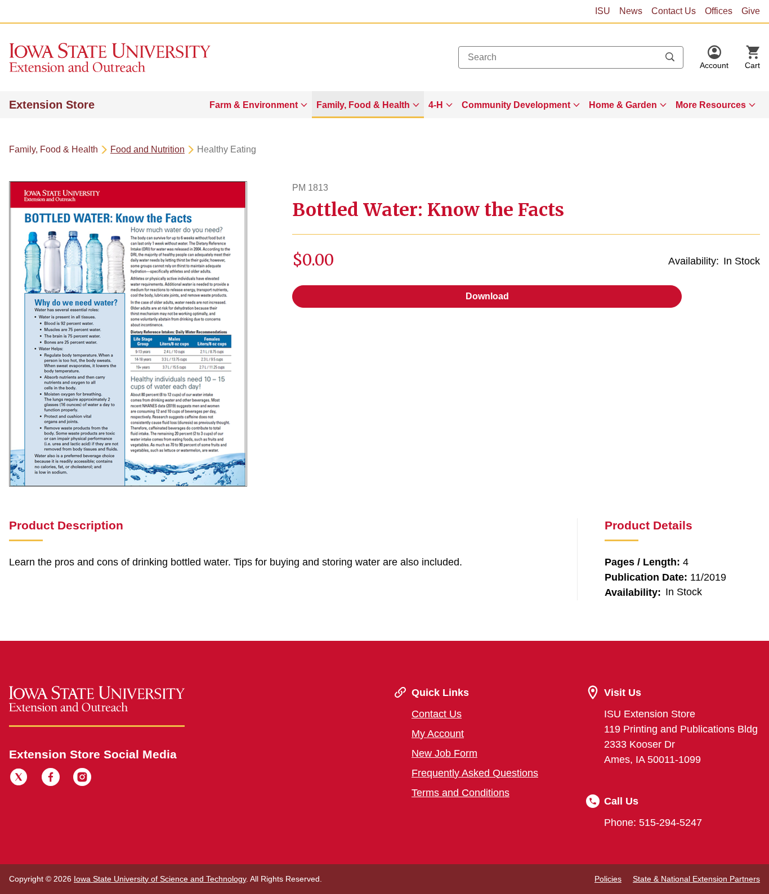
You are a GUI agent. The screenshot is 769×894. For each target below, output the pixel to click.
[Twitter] (18, 779)
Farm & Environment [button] (253, 105)
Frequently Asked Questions (475, 773)
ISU (602, 11)
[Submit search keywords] (669, 57)
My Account (438, 733)
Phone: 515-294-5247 (653, 822)
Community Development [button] (516, 105)
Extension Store (52, 104)
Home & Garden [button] (623, 105)
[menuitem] (258, 104)
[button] (714, 57)
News (630, 11)
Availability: (693, 261)
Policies (608, 878)
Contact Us (673, 11)
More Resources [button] (711, 105)
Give (750, 11)
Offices (718, 11)
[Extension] (110, 57)
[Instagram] (82, 779)
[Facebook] (51, 779)
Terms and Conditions (460, 792)
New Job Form (444, 753)
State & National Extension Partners (696, 878)
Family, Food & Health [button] (363, 105)
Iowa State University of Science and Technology (160, 878)
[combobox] (570, 57)
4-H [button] (435, 105)
